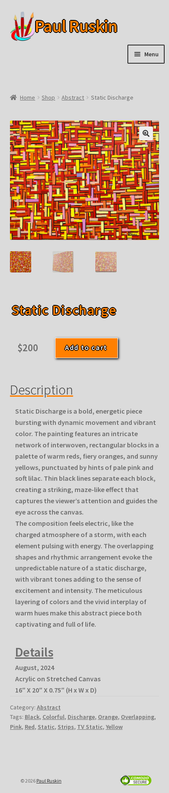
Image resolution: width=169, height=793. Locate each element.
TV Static (90, 727)
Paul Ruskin (62, 26)
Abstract (73, 97)
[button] (146, 133)
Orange (108, 717)
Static (46, 727)
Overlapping (137, 717)
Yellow (114, 727)
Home (27, 97)
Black (32, 717)
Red (30, 727)
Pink (16, 727)
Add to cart (86, 347)
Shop (48, 97)
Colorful (53, 717)
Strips (66, 727)
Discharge (81, 717)
